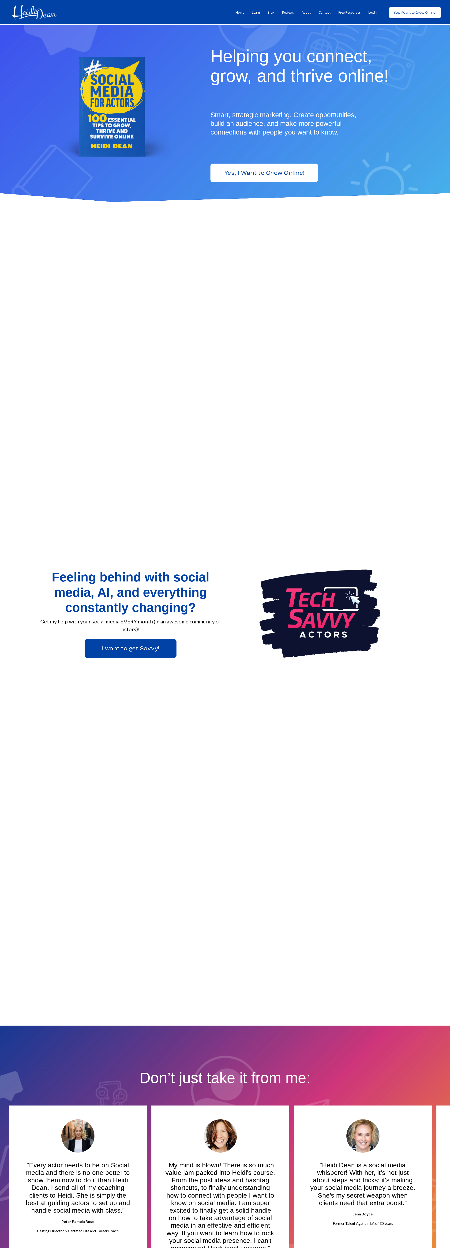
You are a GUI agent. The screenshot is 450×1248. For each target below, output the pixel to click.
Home (240, 12)
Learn (256, 12)
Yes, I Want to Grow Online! (415, 13)
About (306, 12)
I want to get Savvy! (130, 648)
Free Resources (349, 12)
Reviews (288, 12)
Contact (325, 12)
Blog (271, 12)
